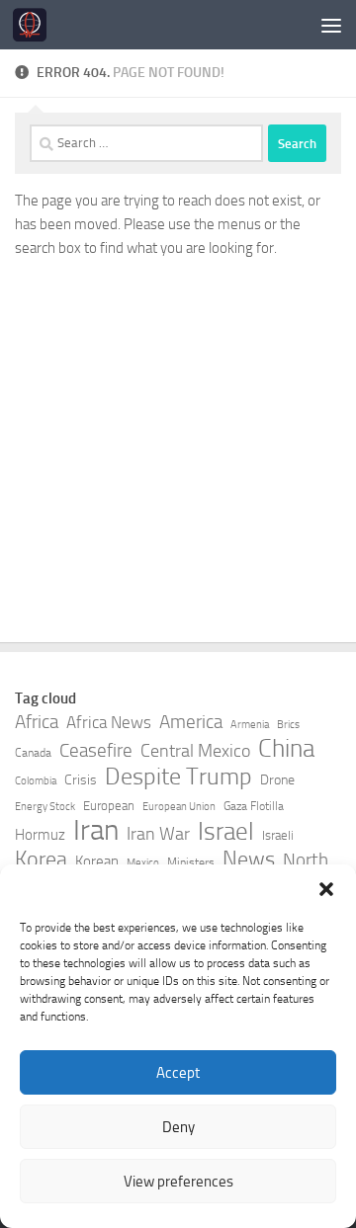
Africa (36, 721)
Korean (97, 861)
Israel (226, 832)
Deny (178, 1127)
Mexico (143, 863)
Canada (33, 753)
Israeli (278, 835)
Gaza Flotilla (253, 806)
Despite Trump (178, 776)
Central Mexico (195, 751)
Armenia (249, 724)
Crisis (80, 780)
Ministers (191, 862)
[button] (326, 889)
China (286, 749)
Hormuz (40, 835)
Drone (277, 780)
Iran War (158, 834)
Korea (41, 859)
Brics (288, 724)
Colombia (35, 781)
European (108, 805)
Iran (96, 831)
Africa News (108, 722)
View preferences (178, 1181)
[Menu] (331, 24)
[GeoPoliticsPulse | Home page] (35, 24)
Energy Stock (45, 806)
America (190, 721)
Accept (178, 1073)
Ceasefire (96, 751)
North (305, 860)
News (248, 859)
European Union (179, 806)
